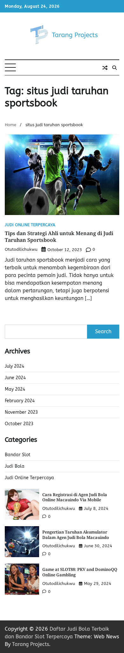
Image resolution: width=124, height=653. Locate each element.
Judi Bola (14, 466)
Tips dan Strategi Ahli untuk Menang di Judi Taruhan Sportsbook (59, 236)
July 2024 (14, 366)
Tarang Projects (30, 644)
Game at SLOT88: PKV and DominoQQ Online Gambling (79, 572)
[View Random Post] (105, 68)
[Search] (114, 68)
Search (103, 331)
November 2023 (21, 412)
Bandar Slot (18, 454)
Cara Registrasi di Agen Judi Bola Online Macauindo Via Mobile (74, 497)
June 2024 (15, 377)
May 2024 (15, 389)
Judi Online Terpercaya (30, 225)
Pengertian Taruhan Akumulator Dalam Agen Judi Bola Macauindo (75, 534)
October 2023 (19, 423)
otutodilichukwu (21, 249)
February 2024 (20, 400)
